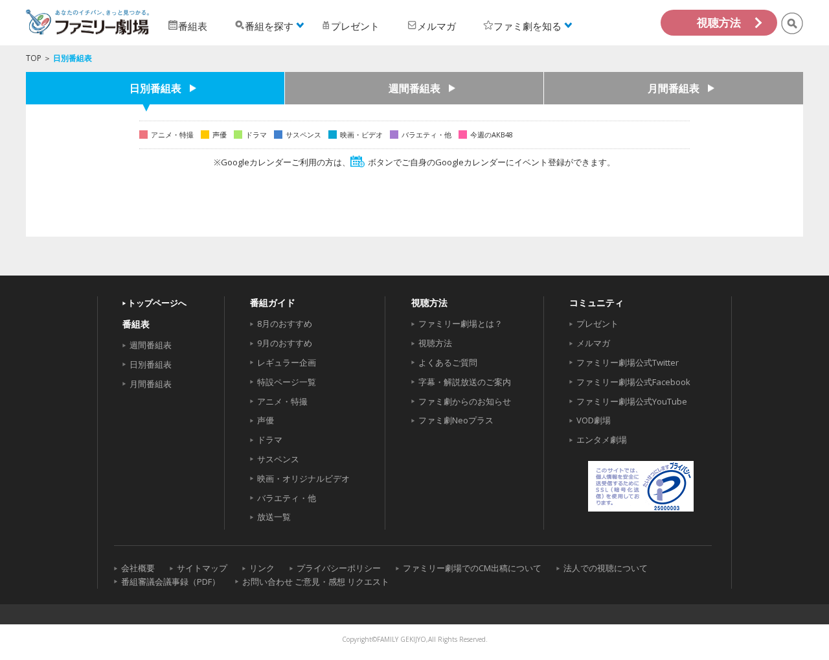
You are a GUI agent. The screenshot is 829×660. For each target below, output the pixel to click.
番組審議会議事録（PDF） (170, 581)
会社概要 (138, 568)
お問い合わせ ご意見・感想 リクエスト (315, 581)
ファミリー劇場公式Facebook (633, 382)
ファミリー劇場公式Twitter (627, 362)
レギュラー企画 (286, 362)
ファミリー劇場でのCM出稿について (472, 568)
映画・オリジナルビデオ (303, 478)
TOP (33, 58)
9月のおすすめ (284, 343)
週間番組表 (414, 88)
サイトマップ (202, 568)
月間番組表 (673, 88)
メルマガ (593, 343)
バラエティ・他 (286, 498)
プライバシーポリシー (339, 568)
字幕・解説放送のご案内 (464, 382)
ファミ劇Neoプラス (456, 420)
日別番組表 (155, 88)
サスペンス (278, 459)
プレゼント (597, 323)
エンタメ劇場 (601, 439)
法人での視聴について (605, 568)
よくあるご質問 (447, 362)
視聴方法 (719, 22)
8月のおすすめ (284, 323)
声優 (265, 420)
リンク (262, 568)
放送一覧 (274, 517)
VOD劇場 (593, 420)
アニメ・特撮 (282, 401)
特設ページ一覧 (286, 382)
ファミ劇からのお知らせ (464, 401)
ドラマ (269, 439)
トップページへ (157, 303)
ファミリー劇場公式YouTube (631, 401)
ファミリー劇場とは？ (460, 323)
